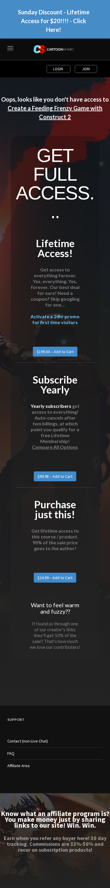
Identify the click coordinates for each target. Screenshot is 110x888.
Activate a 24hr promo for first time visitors (55, 319)
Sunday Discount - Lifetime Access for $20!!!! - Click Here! (53, 20)
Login (58, 68)
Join (86, 68)
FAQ (10, 753)
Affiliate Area (18, 765)
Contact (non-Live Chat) (27, 741)
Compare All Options (55, 447)
